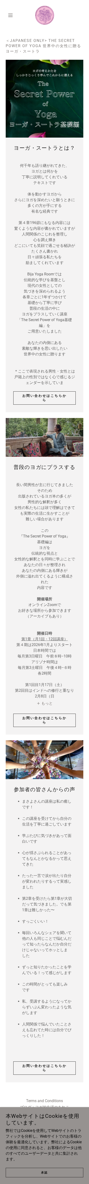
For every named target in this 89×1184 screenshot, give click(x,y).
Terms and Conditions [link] (44, 1101)
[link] (44, 15)
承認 (44, 1172)
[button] (11, 15)
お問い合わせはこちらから (44, 398)
